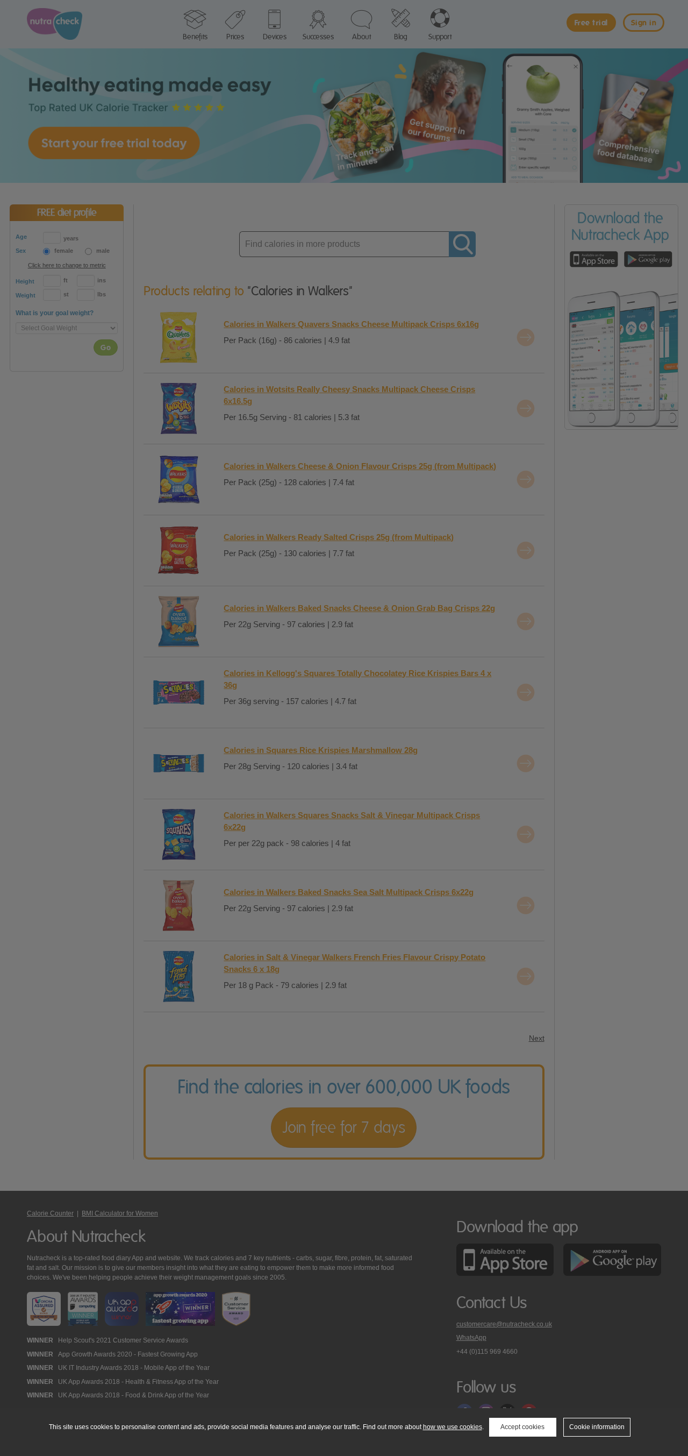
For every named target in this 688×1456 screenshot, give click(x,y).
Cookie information (597, 1427)
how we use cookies (452, 1427)
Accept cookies (522, 1427)
